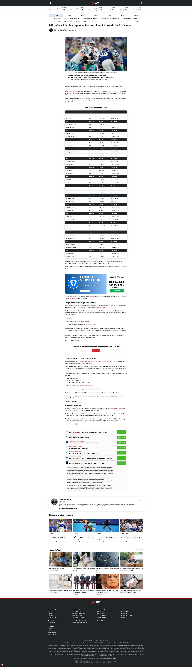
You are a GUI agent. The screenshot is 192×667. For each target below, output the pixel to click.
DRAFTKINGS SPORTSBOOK (76, 446)
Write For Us (51, 620)
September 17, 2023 (91, 324)
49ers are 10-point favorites (74, 91)
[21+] (77, 661)
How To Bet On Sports (126, 615)
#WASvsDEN (71, 385)
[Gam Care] (81, 661)
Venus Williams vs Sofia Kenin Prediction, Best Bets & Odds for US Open (107, 537)
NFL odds (101, 91)
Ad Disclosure (139, 21)
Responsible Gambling (53, 619)
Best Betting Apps (101, 619)
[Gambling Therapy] (86, 662)
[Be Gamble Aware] (96, 662)
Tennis (76, 533)
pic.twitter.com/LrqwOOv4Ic (82, 321)
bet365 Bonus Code (77, 615)
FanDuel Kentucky (70, 298)
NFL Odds (50, 628)
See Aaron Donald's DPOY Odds (72, 18)
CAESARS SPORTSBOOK (75, 456)
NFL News (60, 21)
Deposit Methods (101, 620)
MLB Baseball (125, 533)
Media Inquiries (51, 622)
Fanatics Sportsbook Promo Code (80, 622)
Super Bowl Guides (125, 611)
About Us (50, 611)
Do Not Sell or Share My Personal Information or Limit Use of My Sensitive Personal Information (96, 658)
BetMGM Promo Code (77, 611)
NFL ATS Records (52, 634)
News (55, 21)
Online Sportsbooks (101, 611)
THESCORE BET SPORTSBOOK (76, 441)
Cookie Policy (105, 640)
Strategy (123, 617)
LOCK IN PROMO (85, 291)
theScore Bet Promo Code (78, 613)
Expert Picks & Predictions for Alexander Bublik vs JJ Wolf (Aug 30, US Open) (83, 537)
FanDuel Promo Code (77, 619)
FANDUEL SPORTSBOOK (75, 451)
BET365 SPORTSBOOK (74, 436)
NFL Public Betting (52, 632)
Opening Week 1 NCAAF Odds (90, 18)
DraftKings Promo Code (78, 617)
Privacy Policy (91, 640)
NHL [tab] (123, 15)
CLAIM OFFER (121, 432)
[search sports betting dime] (141, 3)
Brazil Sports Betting (101, 617)
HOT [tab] (57, 16)
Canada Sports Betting (102, 615)
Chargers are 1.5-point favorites (98, 307)
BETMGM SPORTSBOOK (75, 430)
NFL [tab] (83, 15)
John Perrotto (59, 29)
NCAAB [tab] (136, 15)
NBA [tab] (110, 15)
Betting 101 (124, 613)
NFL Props (50, 630)
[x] (140, 500)
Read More (96, 350)
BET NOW (117, 291)
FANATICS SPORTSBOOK (75, 462)
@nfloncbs (71, 321)
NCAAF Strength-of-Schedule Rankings (110, 18)
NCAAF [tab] (96, 15)
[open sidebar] (50, 3)
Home (50, 21)
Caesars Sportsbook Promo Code (80, 620)
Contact (50, 613)
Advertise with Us (52, 617)
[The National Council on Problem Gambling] (112, 662)
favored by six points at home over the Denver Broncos (94, 361)
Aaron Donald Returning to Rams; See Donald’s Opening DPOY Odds (60, 536)
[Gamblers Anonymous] (105, 662)
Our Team (50, 615)
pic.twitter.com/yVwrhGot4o (85, 385)
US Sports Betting (101, 613)
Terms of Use (98, 640)
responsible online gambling (86, 651)
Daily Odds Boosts (56, 18)
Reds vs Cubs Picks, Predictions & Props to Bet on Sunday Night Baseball (131, 536)
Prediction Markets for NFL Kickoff (131, 18)
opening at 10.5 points (116, 408)
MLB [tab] (70, 15)
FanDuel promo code (95, 296)
